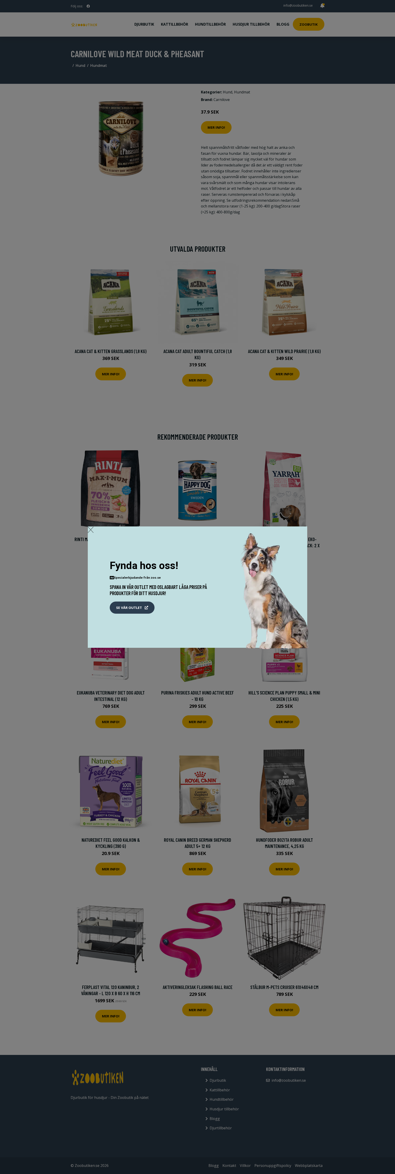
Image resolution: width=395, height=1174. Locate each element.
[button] (132, 608)
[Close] (90, 529)
